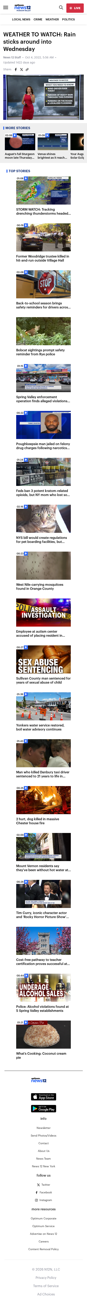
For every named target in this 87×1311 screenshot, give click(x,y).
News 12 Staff (12, 57)
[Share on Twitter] (21, 69)
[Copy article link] (27, 69)
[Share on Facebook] (15, 69)
